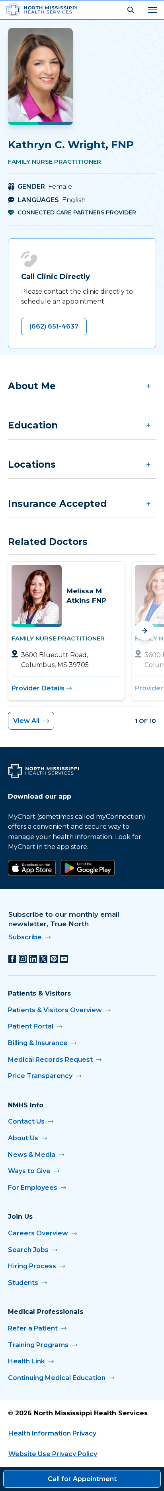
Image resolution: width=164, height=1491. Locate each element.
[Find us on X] (43, 959)
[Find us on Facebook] (12, 959)
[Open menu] (152, 10)
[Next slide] (144, 630)
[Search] (131, 10)
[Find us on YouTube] (64, 959)
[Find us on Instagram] (23, 959)
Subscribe (25, 937)
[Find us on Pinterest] (54, 959)
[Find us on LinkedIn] (33, 959)
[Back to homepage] (41, 10)
